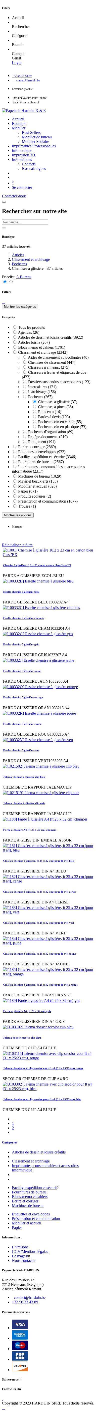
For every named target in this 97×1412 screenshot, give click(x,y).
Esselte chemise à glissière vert (21, 750)
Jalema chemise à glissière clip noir (24, 803)
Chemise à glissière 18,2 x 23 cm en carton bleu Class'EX (37, 565)
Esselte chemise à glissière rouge (22, 723)
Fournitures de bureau (29, 1192)
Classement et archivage (31, 259)
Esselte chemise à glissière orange (23, 697)
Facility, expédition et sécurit (34, 1187)
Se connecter (22, 187)
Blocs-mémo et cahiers (30, 1196)
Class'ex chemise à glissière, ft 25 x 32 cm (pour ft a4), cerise (39, 891)
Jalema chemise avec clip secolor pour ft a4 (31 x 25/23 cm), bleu (42, 1099)
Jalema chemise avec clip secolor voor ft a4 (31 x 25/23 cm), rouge (43, 1068)
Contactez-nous (14, 196)
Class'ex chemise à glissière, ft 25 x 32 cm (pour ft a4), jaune (39, 953)
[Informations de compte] (13, 49)
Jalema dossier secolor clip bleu (22, 1037)
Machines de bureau (28, 1205)
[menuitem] (18, 119)
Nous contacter (24, 1260)
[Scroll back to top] (3, 1408)
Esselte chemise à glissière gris (21, 644)
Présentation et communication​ (36, 1218)
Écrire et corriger (25, 1201)
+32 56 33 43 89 (25, 1302)
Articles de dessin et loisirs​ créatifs (39, 1152)
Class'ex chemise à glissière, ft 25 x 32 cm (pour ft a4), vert (38, 922)
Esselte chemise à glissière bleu (21, 591)
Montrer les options (18, 515)
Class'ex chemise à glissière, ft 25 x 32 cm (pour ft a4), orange (40, 984)
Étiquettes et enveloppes (31, 1214)
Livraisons (20, 1247)
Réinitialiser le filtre (17, 545)
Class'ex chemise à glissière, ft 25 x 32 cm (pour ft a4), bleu (38, 860)
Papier (17, 1227)
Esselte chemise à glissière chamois (23, 617)
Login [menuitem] (16, 62)
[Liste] (10, 282)
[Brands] (13, 40)
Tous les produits (31, 327)
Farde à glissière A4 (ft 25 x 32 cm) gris (27, 1011)
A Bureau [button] (23, 277)
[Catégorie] (13, 31)
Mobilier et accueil (26, 1223)
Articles (18, 255)
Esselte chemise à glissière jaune (22, 670)
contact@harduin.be (30, 1297)
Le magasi (20, 1256)
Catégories (9, 1142)
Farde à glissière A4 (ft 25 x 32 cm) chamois (29, 829)
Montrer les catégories (20, 306)
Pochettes (19, 264)
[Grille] (5, 282)
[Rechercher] (13, 22)
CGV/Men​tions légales (30, 1251)
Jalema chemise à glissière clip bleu (24, 776)
